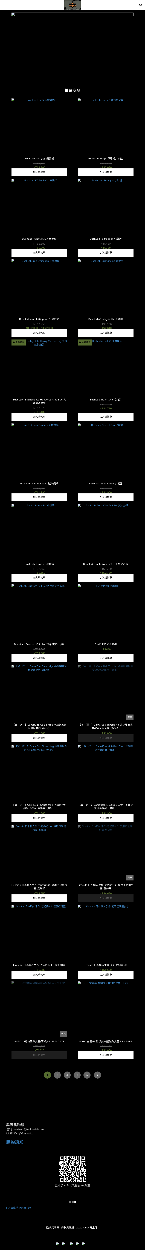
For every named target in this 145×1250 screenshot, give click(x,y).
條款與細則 (67, 1227)
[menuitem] (47, 1075)
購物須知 (15, 1142)
